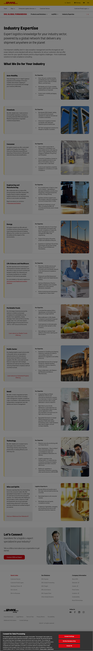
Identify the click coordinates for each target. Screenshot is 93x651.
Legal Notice (50, 649)
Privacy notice (43, 649)
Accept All (69, 646)
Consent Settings (69, 636)
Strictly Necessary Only (69, 641)
